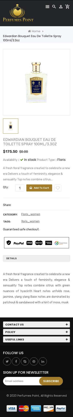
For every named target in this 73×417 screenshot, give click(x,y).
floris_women (30, 221)
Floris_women (30, 214)
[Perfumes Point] (36, 408)
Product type (46, 160)
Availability (10, 160)
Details (11, 258)
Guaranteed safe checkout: (21, 229)
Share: (7, 205)
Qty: (6, 187)
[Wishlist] (57, 187)
